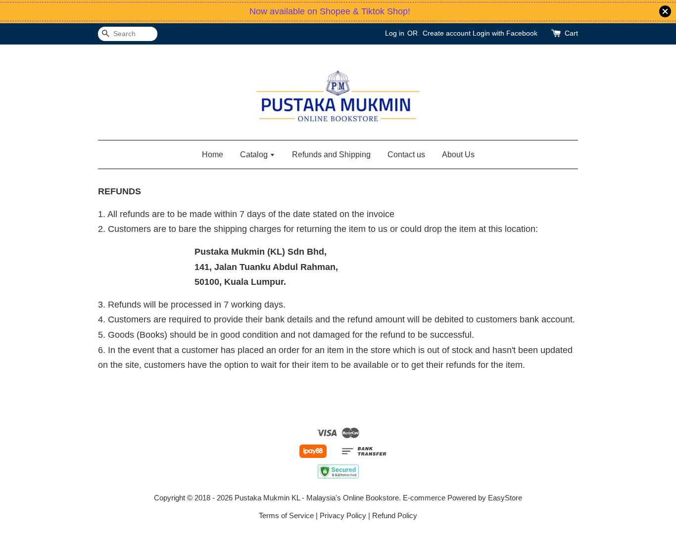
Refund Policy (394, 515)
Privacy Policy (343, 515)
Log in (394, 33)
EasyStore (505, 497)
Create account (447, 33)
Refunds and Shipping (331, 154)
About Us (458, 154)
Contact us (406, 154)
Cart (571, 33)
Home (212, 154)
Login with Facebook (505, 33)
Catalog (255, 154)
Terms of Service (286, 515)
